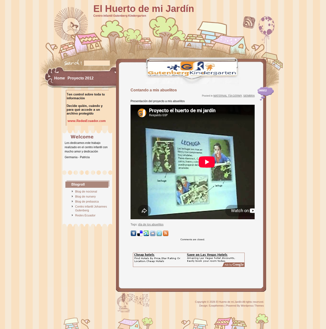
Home (59, 78)
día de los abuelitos (150, 224)
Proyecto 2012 (81, 78)
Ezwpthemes (216, 305)
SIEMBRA (249, 95)
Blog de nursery (85, 196)
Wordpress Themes (252, 305)
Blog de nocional (86, 191)
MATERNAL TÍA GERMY (227, 95)
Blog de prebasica (87, 201)
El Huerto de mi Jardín (143, 8)
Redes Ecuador (85, 215)
